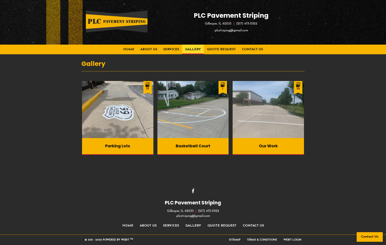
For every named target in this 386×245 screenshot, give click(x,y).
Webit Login (292, 240)
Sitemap (234, 240)
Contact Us (252, 49)
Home (128, 49)
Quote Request (221, 49)
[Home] (116, 21)
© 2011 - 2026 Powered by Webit (109, 239)
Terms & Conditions (262, 240)
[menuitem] (128, 49)
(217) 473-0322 (246, 23)
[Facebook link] (193, 191)
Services (171, 49)
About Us (148, 49)
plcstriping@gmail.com (231, 30)
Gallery (194, 49)
